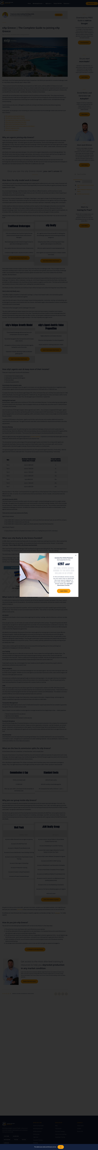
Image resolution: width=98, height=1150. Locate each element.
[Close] (76, 555)
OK (60, 1147)
